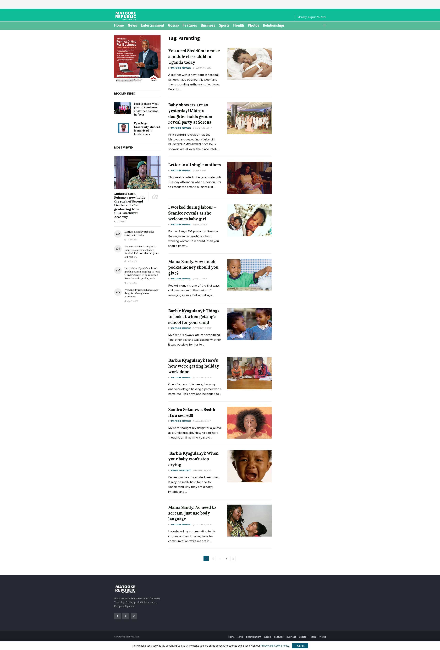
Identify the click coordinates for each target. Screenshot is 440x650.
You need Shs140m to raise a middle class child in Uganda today (194, 56)
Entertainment (152, 25)
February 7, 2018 (202, 68)
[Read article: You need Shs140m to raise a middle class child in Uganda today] (249, 64)
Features (190, 25)
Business (208, 25)
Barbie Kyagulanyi (181, 470)
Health (238, 25)
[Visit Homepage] (126, 16)
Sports (224, 25)
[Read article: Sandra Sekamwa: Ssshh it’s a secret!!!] (249, 423)
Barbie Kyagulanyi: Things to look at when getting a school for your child (193, 316)
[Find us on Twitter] (125, 616)
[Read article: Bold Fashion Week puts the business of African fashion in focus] (122, 108)
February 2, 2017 (202, 328)
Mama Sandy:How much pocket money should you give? (193, 267)
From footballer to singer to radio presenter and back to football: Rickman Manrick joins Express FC (141, 251)
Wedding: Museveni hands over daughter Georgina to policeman (141, 293)
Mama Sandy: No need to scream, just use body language (192, 513)
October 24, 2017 (203, 128)
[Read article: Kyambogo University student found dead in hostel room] (122, 128)
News (132, 25)
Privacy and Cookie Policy (275, 645)
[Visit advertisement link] (137, 59)
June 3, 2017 (200, 170)
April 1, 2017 (200, 278)
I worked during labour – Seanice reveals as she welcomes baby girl (192, 213)
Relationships (274, 25)
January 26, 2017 (202, 377)
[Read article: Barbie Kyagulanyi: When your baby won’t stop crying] (249, 466)
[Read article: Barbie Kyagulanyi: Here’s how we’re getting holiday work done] (249, 373)
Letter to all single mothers (194, 164)
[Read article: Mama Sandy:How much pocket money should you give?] (249, 275)
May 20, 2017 (200, 224)
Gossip (173, 25)
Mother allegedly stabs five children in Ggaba (139, 233)
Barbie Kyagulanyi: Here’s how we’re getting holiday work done (193, 366)
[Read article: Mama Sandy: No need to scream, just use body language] (249, 521)
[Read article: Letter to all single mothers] (249, 178)
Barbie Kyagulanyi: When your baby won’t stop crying (193, 459)
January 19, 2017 (203, 470)
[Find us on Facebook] (117, 616)
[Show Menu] (324, 26)
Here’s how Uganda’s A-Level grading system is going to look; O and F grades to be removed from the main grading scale (142, 273)
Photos (253, 25)
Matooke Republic (181, 68)
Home (119, 25)
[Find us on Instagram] (134, 616)
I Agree (300, 645)
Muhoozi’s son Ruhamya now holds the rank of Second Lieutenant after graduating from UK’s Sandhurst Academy (129, 205)
